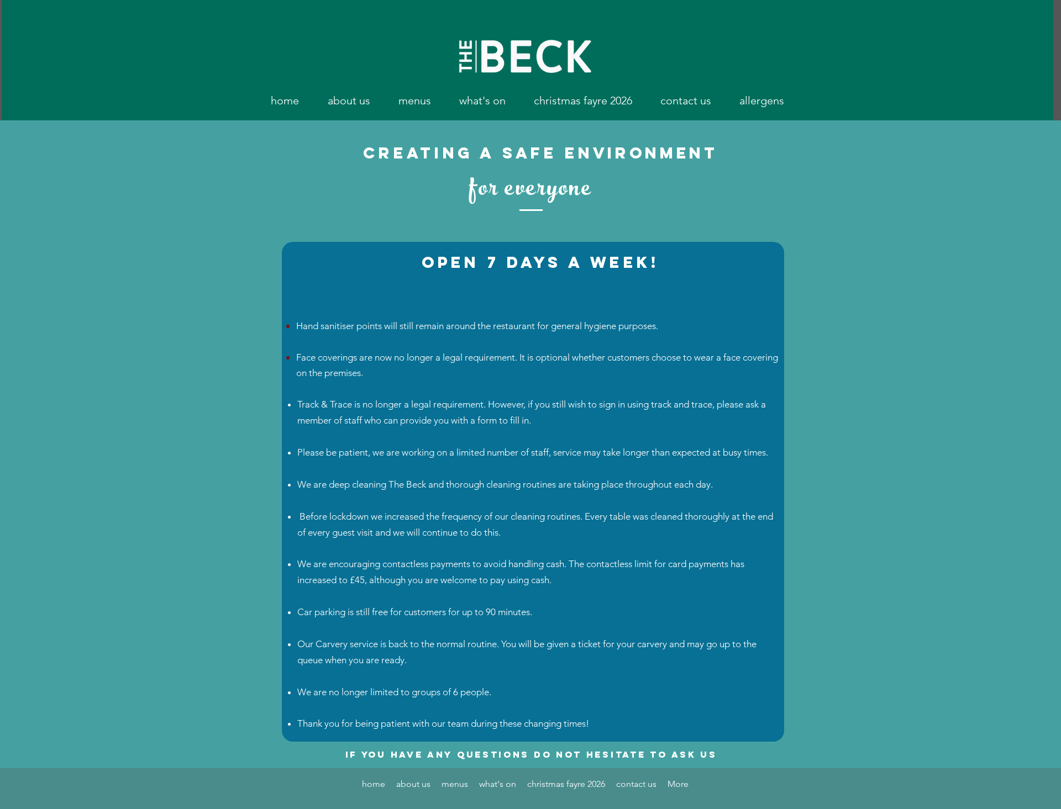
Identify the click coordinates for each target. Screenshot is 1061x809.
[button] (414, 100)
